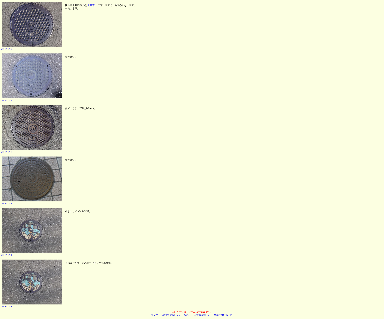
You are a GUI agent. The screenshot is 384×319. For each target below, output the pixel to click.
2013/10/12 (6, 49)
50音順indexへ (201, 315)
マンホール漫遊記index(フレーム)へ (170, 315)
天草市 (91, 5)
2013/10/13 (6, 100)
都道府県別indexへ (223, 315)
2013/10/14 (6, 255)
